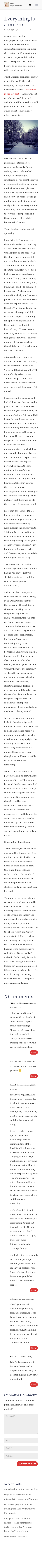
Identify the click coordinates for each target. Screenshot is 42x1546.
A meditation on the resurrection (21, 1489)
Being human (17, 30)
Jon (11, 1357)
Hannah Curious (16, 1085)
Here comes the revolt (15, 1536)
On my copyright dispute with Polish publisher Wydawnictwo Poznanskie (19, 1508)
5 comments (27, 30)
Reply (33, 1052)
